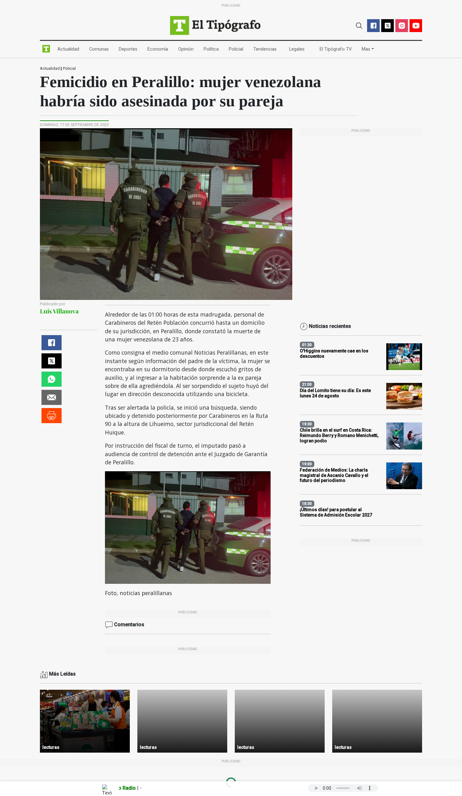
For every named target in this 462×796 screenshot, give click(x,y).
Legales (298, 49)
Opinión (187, 49)
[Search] (359, 24)
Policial (237, 49)
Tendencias (266, 49)
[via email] (51, 397)
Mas (366, 49)
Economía (159, 49)
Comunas (100, 49)
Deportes (129, 49)
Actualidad (70, 49)
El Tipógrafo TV (337, 49)
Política (212, 49)
